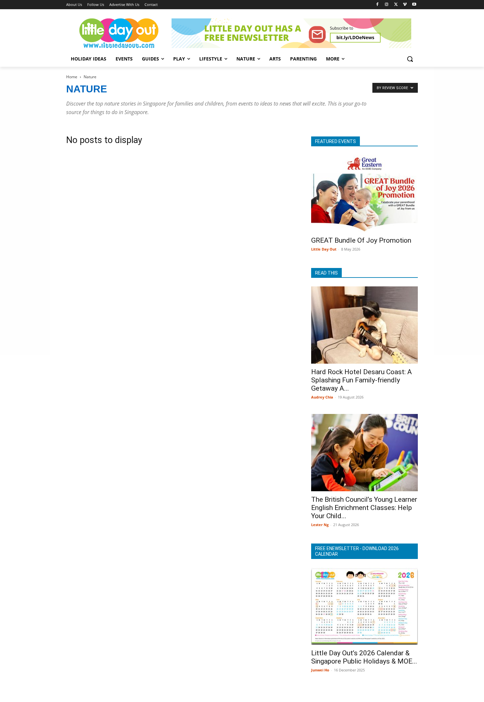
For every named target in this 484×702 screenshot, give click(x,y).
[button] (410, 59)
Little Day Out (323, 249)
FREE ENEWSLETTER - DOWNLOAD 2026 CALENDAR (357, 551)
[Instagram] (386, 5)
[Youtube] (414, 5)
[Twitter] (396, 5)
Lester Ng (320, 524)
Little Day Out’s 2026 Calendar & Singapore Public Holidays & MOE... (364, 657)
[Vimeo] (405, 5)
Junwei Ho (320, 669)
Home (71, 77)
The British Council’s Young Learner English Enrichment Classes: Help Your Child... (364, 508)
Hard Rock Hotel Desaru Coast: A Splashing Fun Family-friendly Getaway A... (361, 380)
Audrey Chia (322, 397)
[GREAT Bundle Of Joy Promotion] (364, 193)
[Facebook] (377, 5)
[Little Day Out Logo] (119, 33)
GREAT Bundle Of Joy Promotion (361, 240)
